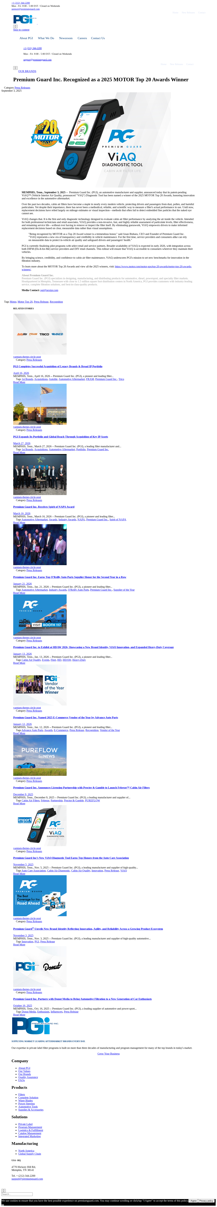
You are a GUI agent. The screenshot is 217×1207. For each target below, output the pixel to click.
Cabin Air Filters (31, 800)
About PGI (26, 38)
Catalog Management (29, 1133)
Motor (13, 301)
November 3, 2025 (23, 935)
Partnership (57, 800)
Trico (121, 379)
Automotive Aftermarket (72, 379)
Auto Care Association (34, 870)
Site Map (62, 1185)
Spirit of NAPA (118, 519)
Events (45, 659)
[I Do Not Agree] (2, 1204)
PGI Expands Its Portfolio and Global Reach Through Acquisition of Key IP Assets (60, 436)
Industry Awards (67, 519)
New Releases (188, 13)
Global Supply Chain (29, 1153)
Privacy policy (206, 1201)
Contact (201, 13)
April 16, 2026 (21, 373)
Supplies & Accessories (30, 1109)
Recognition (56, 301)
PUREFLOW (92, 800)
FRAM (90, 379)
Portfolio (81, 449)
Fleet (53, 659)
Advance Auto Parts (32, 730)
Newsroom (66, 38)
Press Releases (22, 87)
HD (59, 659)
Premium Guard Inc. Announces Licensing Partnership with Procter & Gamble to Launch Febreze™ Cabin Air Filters (81, 787)
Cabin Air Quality (31, 659)
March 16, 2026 (21, 513)
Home (175, 13)
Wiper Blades (25, 1100)
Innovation (97, 870)
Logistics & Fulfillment (30, 1130)
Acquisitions (41, 379)
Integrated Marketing (29, 1136)
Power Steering (26, 1103)
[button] (27, 71)
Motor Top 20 (25, 301)
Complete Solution (28, 1097)
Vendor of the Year (110, 730)
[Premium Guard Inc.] (37, 23)
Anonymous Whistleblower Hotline (84, 1185)
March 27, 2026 (21, 443)
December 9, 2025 (23, 794)
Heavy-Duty (79, 659)
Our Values (24, 1071)
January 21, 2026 (22, 583)
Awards (53, 519)
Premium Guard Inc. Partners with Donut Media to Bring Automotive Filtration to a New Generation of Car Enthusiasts (82, 999)
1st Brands (27, 379)
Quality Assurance (28, 1077)
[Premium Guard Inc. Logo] (35, 1034)
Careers (82, 38)
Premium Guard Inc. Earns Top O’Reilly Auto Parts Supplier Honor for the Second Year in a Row (69, 577)
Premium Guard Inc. (106, 379)
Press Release (41, 301)
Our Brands (24, 1074)
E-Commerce (61, 730)
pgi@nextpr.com (49, 290)
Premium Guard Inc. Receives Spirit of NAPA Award (43, 506)
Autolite (53, 379)
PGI (37, 941)
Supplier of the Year (124, 589)
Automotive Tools (28, 1106)
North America (26, 1150)
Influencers (57, 1011)
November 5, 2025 (23, 864)
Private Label (25, 1124)
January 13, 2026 (22, 653)
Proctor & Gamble (74, 800)
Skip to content (21, 29)
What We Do (46, 38)
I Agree (193, 1201)
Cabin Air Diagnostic (58, 870)
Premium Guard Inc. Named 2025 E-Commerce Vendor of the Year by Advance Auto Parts (65, 717)
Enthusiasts (43, 1011)
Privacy (37, 1185)
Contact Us (98, 38)
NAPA (81, 519)
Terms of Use (49, 1185)
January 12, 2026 (22, 724)
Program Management (30, 1127)
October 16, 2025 (22, 1005)
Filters (21, 1094)
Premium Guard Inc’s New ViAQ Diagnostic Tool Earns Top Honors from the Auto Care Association (71, 857)
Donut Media (29, 1011)
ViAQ (123, 870)
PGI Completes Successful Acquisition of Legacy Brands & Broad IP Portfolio (57, 366)
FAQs (21, 1080)
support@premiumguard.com (27, 1178)
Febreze (45, 800)
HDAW (67, 659)
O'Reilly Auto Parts (78, 589)
